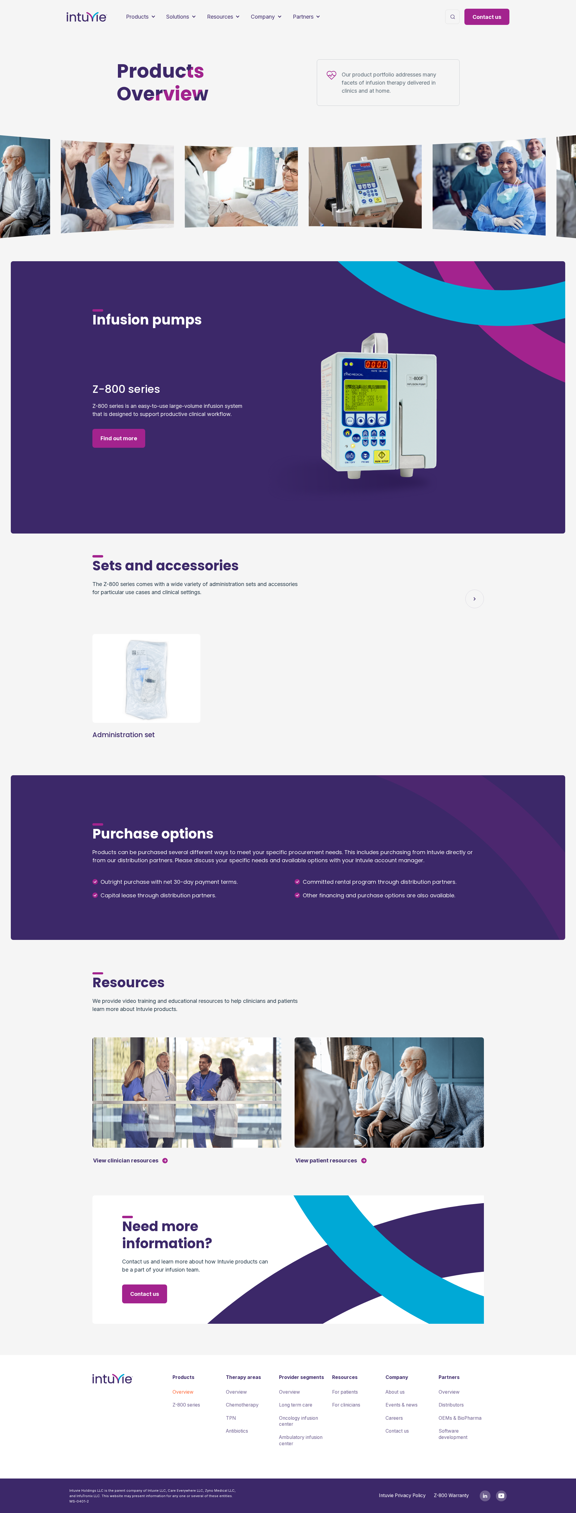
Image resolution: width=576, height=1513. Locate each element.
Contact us (486, 17)
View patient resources (326, 1160)
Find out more (118, 438)
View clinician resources (125, 1160)
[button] (140, 16)
